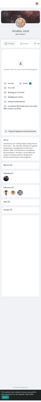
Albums (6, 165)
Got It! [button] (5, 397)
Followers (7, 187)
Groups (6, 210)
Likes (5, 202)
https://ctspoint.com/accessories (22, 131)
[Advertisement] (20, 235)
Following (7, 173)
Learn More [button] (29, 394)
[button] (37, 4)
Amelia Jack (20, 31)
